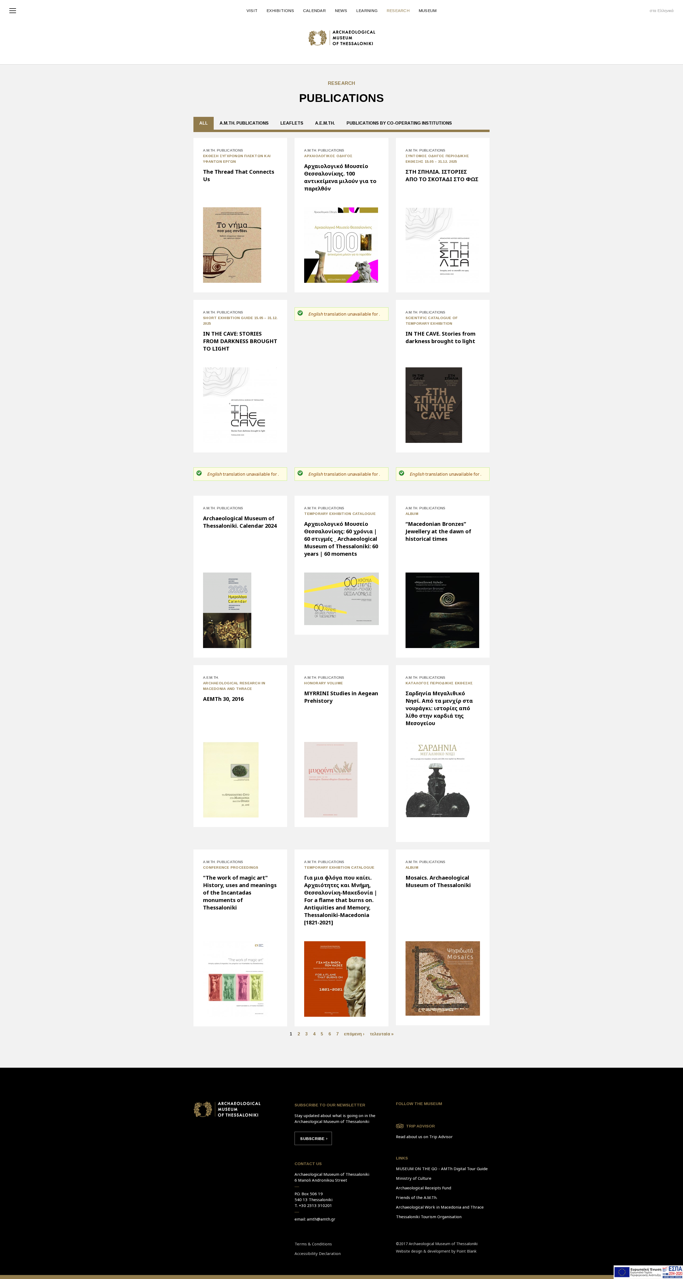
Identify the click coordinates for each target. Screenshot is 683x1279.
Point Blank (466, 1251)
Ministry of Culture (413, 1178)
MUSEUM (428, 10)
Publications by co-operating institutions (399, 123)
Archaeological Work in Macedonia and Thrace (440, 1207)
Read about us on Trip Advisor (424, 1136)
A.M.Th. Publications (244, 123)
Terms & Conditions (313, 1243)
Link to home (227, 1109)
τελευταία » (382, 1034)
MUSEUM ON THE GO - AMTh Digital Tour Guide (442, 1168)
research (341, 83)
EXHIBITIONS (280, 10)
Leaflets (291, 123)
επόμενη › (354, 1034)
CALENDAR (314, 10)
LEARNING (367, 10)
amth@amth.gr (321, 1219)
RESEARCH (398, 10)
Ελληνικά (665, 10)
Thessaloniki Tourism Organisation (429, 1216)
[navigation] (14, 10)
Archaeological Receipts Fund (423, 1187)
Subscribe (312, 1138)
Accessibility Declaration (318, 1253)
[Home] (341, 38)
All (203, 123)
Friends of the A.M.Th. (416, 1197)
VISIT (252, 10)
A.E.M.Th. (325, 123)
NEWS (341, 10)
